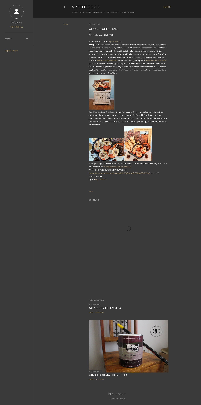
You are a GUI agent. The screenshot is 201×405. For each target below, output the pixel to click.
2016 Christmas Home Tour (109, 375)
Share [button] (65, 24)
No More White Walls (105, 308)
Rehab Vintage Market (107, 60)
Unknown (16, 22)
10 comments (99, 379)
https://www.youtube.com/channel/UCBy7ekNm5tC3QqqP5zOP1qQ (120, 173)
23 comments (99, 312)
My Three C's (85, 7)
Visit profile (16, 27)
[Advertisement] (128, 277)
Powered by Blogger (119, 394)
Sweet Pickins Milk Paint (155, 60)
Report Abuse (11, 51)
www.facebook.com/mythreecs (117, 167)
